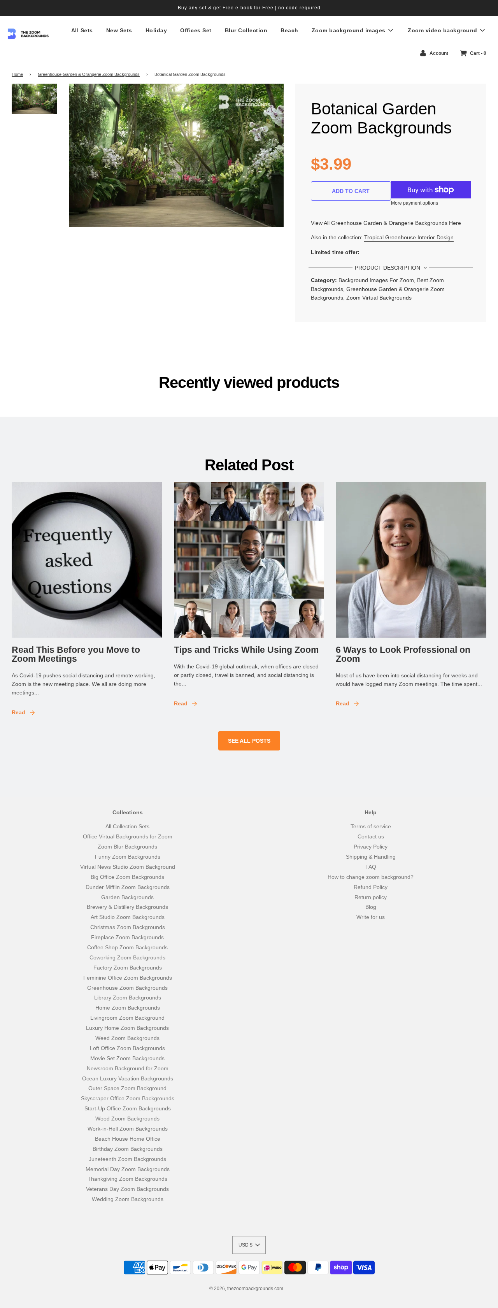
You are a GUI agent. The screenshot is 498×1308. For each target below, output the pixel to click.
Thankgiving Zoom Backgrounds (127, 1179)
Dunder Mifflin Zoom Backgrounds (128, 887)
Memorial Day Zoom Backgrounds (128, 1169)
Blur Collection (246, 30)
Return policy (370, 897)
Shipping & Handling (371, 857)
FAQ (370, 867)
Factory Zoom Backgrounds (127, 967)
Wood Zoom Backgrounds (127, 1118)
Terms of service (371, 826)
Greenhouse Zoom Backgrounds (127, 988)
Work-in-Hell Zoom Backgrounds (128, 1129)
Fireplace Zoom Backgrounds (127, 937)
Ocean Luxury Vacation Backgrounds (127, 1078)
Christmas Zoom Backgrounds (127, 927)
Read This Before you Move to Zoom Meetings (76, 654)
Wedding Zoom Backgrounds (127, 1199)
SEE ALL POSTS (249, 741)
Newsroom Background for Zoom (127, 1068)
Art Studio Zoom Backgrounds (128, 917)
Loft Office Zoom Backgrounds (127, 1048)
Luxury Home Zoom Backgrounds (127, 1028)
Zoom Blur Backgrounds (127, 846)
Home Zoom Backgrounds (127, 1008)
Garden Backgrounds (127, 897)
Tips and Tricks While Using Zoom (246, 650)
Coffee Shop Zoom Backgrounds (127, 947)
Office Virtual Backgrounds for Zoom (127, 836)
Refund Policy (371, 887)
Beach (289, 30)
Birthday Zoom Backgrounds (128, 1149)
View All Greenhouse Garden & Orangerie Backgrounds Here (386, 223)
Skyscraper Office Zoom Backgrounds (127, 1098)
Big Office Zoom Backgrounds (127, 877)
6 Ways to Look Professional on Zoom (403, 654)
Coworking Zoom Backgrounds (127, 957)
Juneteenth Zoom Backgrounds (127, 1159)
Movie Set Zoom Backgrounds (127, 1058)
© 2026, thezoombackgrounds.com (246, 1288)
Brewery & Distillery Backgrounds (127, 907)
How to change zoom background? (371, 877)
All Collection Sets (127, 826)
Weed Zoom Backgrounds (127, 1038)
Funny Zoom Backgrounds (127, 857)
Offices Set (196, 30)
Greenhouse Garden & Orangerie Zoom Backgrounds (89, 74)
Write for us (370, 917)
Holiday (156, 30)
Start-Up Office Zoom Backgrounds (127, 1108)
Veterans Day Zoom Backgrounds (127, 1189)
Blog (370, 907)
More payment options (414, 203)
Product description (388, 268)
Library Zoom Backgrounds (127, 997)
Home (17, 74)
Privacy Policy (371, 846)
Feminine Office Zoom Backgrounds (127, 978)
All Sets (82, 30)
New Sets (119, 30)
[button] (249, 1245)
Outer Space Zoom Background (127, 1088)
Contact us (371, 836)
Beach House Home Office (127, 1139)
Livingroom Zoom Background (127, 1018)
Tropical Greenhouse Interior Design (409, 237)
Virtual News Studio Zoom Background (127, 867)
